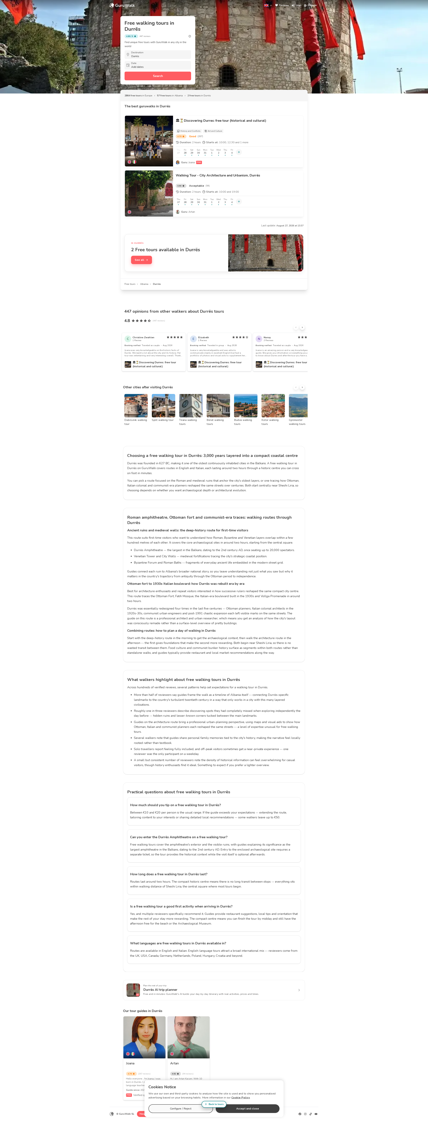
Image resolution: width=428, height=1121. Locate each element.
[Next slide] (302, 327)
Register (312, 5)
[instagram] (305, 1114)
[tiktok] (310, 1114)
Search (158, 76)
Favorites (284, 5)
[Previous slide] (296, 327)
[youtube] (316, 1114)
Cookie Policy (240, 1097)
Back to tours (216, 1104)
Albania (144, 284)
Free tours (130, 284)
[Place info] (189, 36)
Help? (143, 1113)
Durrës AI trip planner (160, 989)
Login (298, 5)
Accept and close (247, 1108)
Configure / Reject (180, 1108)
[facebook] (300, 1114)
